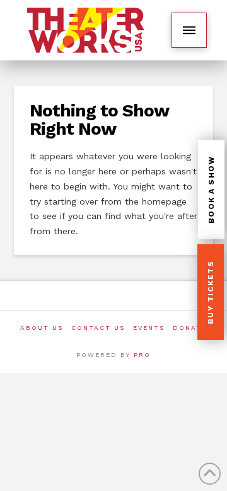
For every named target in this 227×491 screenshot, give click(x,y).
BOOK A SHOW (211, 190)
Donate (190, 327)
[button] (189, 30)
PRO (142, 354)
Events (149, 327)
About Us (41, 327)
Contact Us (98, 327)
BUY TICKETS (210, 293)
